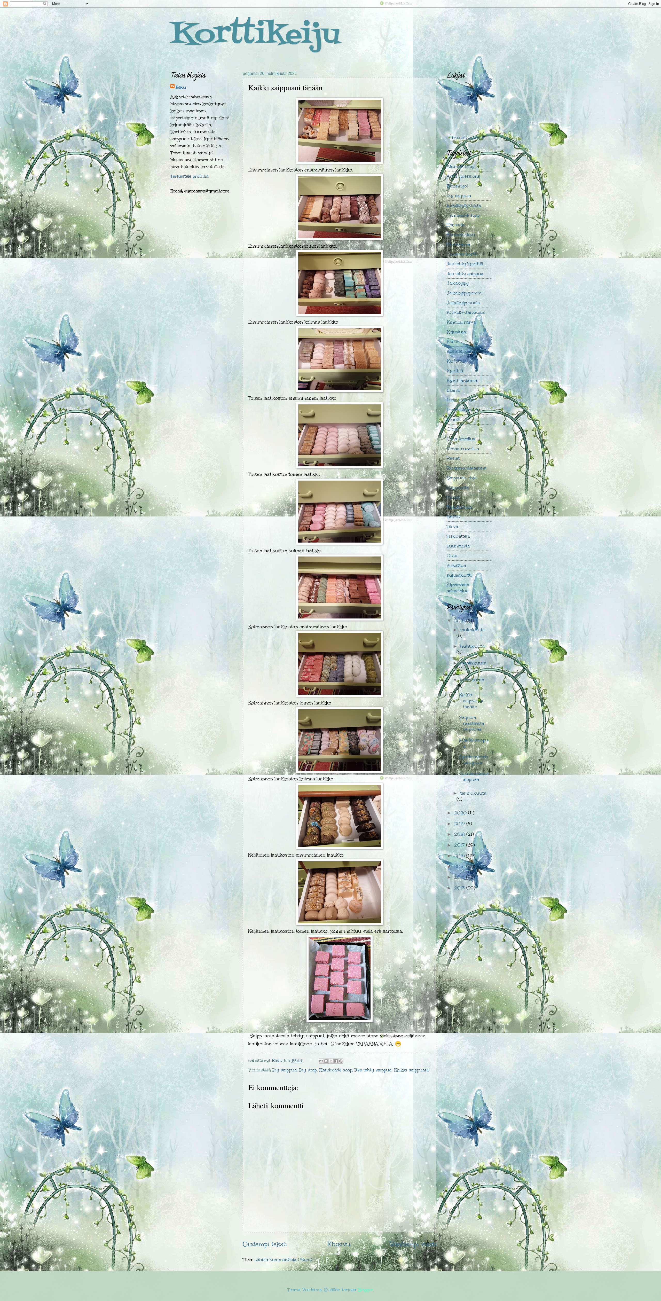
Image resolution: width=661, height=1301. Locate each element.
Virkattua (456, 565)
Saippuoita (458, 487)
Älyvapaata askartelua (458, 588)
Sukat (453, 497)
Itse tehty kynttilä (465, 264)
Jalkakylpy (458, 283)
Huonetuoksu (461, 235)
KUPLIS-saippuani (466, 312)
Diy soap (308, 1070)
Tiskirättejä (458, 536)
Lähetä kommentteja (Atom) (283, 1260)
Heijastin (456, 225)
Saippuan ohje (461, 478)
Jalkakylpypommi (465, 293)
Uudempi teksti (265, 1244)
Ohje (452, 429)
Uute (452, 556)
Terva (452, 526)
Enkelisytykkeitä (464, 205)
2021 (460, 621)
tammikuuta (473, 793)
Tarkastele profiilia (189, 176)
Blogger (365, 1290)
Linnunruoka (461, 400)
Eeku (181, 87)
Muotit (454, 419)
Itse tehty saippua (373, 1070)
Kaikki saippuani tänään (471, 701)
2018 (460, 834)
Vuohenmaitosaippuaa (474, 776)
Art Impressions (463, 176)
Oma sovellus (461, 439)
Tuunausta (458, 546)
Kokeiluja (456, 332)
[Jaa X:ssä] (331, 1061)
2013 (460, 888)
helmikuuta (472, 680)
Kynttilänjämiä (462, 380)
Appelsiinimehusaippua (473, 760)
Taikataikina (459, 507)
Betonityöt (457, 186)
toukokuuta (472, 630)
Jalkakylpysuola (463, 303)
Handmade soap (335, 1070)
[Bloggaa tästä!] (326, 1061)
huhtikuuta (472, 646)
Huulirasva (458, 244)
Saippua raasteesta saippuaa (471, 723)
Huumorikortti (462, 254)
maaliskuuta (473, 663)
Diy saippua (284, 1070)
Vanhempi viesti (413, 1244)
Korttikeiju (255, 35)
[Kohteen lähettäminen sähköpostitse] (321, 1061)
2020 (461, 813)
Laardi (453, 390)
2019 (460, 824)
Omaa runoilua (463, 449)
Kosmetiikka (459, 351)
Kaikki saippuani (411, 1070)
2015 (460, 866)
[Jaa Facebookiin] (336, 1061)
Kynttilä (455, 371)
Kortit (453, 341)
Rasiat (453, 458)
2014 (460, 877)
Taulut (453, 517)
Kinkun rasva (461, 322)
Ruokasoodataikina (466, 468)
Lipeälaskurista (462, 410)
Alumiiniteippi (461, 166)
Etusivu (338, 1244)
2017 (460, 845)
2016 (460, 856)
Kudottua (456, 361)
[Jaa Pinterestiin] (340, 1061)
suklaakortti (459, 575)
